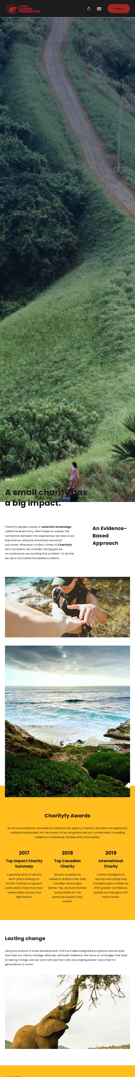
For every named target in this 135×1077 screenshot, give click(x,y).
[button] (99, 8)
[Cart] (91, 8)
